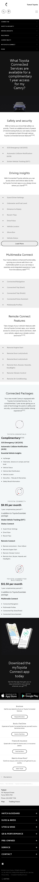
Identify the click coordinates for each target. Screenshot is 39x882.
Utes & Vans (8, 826)
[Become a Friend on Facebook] (3, 864)
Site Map (30, 872)
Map (3, 801)
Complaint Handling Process (19, 874)
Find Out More (20, 751)
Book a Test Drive (19, 734)
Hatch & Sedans (11, 813)
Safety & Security (7, 26)
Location (8, 11)
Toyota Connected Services (23, 783)
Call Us (3, 11)
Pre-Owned (8, 840)
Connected (5, 21)
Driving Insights (7, 31)
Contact (7, 854)
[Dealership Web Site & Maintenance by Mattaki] (5, 879)
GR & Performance (12, 833)
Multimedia (5, 35)
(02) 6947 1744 (11, 798)
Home (2, 783)
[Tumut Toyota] (4, 4)
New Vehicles (9, 783)
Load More (19, 243)
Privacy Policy (5, 874)
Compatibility (6, 40)
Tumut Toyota (32, 4)
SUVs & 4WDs (9, 820)
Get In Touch (19, 768)
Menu (36, 11)
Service (6, 847)
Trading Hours (14, 801)
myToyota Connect (8, 44)
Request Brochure (19, 717)
